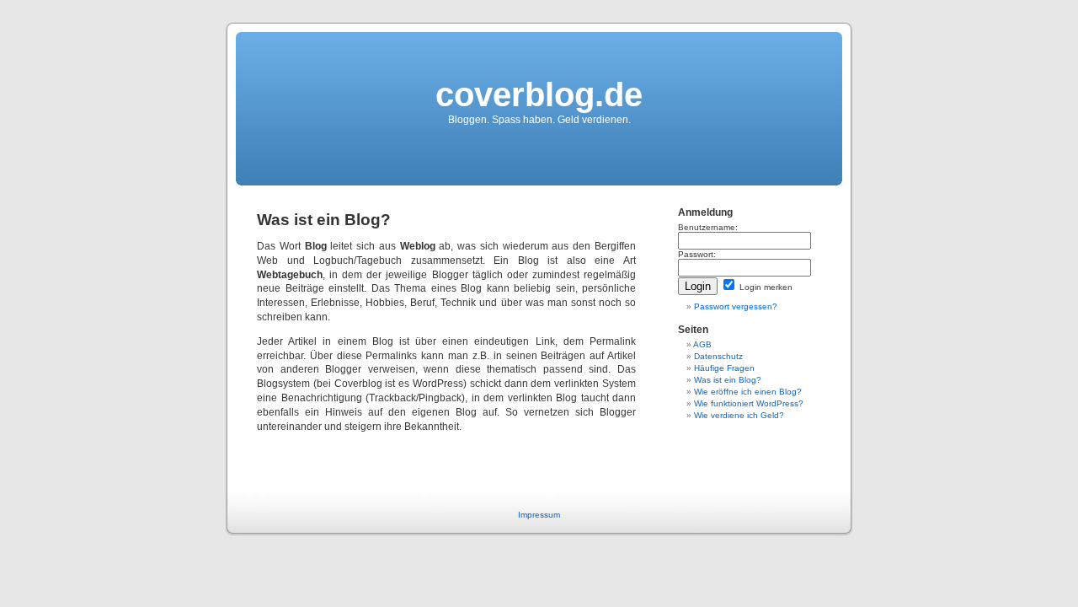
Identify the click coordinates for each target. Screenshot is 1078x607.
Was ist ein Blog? (727, 379)
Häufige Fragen (724, 368)
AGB (702, 344)
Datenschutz (718, 356)
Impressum (539, 514)
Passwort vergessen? (735, 306)
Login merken (764, 287)
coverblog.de (539, 94)
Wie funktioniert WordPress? (748, 403)
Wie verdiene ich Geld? (739, 415)
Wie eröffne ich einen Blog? (748, 391)
